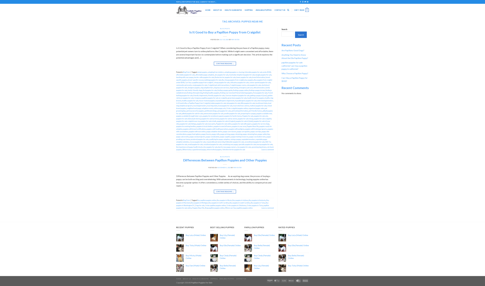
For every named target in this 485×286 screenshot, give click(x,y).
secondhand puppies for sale (255, 142)
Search (284, 29)
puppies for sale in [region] (226, 121)
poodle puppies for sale (232, 113)
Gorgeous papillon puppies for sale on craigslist (210, 98)
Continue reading (225, 63)
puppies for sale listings (188, 124)
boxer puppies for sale (244, 77)
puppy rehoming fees (250, 134)
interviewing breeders (265, 101)
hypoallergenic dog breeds (225, 101)
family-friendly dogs (195, 90)
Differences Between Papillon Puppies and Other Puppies (225, 160)
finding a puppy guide (225, 90)
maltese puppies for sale (258, 106)
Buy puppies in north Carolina (219, 203)
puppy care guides (243, 132)
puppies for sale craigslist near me (188, 121)
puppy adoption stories (214, 132)
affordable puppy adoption (205, 75)
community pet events (184, 85)
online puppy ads (220, 108)
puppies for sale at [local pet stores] (188, 119)
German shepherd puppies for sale (237, 95)
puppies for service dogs (260, 124)
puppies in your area (239, 126)
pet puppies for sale (224, 111)
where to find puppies (214, 150)
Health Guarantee (233, 10)
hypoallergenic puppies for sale (246, 101)
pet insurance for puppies (195, 111)
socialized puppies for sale (212, 144)
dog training (234, 88)
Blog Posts (225, 28)
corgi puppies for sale (199, 85)
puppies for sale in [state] (244, 121)
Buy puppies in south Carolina (240, 203)
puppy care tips (255, 132)
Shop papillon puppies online (214, 208)
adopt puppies (202, 72)
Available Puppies (264, 10)
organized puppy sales (256, 108)
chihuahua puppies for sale (239, 82)
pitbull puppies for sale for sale (192, 113)
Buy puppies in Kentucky (257, 200)
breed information (258, 77)
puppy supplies (225, 137)
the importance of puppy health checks (189, 147)
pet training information (240, 111)
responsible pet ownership (215, 142)
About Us (217, 10)
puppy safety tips (264, 134)
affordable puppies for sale (185, 75)
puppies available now (264, 113)
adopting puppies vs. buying (234, 72)
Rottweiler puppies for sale (234, 142)
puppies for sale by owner (228, 119)
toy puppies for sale (244, 147)
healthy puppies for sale (190, 101)
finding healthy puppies (211, 93)
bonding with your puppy (184, 77)
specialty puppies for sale (247, 144)
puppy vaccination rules (257, 137)
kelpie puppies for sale (218, 103)
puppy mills (216, 134)
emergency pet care (246, 88)
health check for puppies (255, 98)
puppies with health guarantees (217, 129)
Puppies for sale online (224, 124)
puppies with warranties (197, 132)
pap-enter (235, 39)
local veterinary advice (241, 106)
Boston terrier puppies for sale (225, 77)
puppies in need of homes (222, 126)
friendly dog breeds (200, 95)
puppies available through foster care (189, 116)
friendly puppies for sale (216, 95)
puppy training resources (240, 137)
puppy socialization (212, 137)
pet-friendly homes (255, 111)
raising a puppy (235, 139)
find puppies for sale (210, 90)
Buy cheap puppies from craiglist (233, 80)
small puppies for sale (195, 144)
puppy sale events (182, 137)
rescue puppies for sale (198, 142)
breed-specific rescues (196, 80)
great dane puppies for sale (237, 98)
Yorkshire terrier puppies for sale (233, 150)
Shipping (249, 10)
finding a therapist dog (195, 93)
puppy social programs (197, 137)
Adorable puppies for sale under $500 (258, 72)
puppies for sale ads (261, 116)
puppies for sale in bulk (208, 121)
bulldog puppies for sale (213, 80)
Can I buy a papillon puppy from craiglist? (199, 82)
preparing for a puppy (248, 113)
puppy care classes (229, 132)
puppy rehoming (236, 134)
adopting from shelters (216, 72)
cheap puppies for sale (222, 82)
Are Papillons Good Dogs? (293, 50)
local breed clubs (261, 103)
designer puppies (194, 88)
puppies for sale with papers (242, 124)
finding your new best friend (230, 93)
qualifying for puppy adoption (219, 139)
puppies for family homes (233, 116)
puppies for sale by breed (210, 119)
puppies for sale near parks (206, 124)
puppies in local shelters (205, 126)
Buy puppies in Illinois (224, 200)
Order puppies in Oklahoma (236, 205)
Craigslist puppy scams (238, 85)
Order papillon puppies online (215, 205)
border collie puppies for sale (204, 77)
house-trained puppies (207, 101)
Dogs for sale (199, 205)
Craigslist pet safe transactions (218, 85)
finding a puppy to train (257, 90)
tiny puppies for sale (210, 147)
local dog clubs (212, 106)
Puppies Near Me (253, 126)
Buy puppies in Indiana (240, 200)
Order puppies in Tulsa (255, 205)
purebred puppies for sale (200, 139)
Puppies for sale (247, 116)
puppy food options (194, 134)
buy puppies (249, 80)
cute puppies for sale (254, 85)
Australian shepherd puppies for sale (242, 75)
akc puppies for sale (222, 75)
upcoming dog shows (259, 147)
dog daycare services (221, 88)
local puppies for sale (225, 106)
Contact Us (279, 10)
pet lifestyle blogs (211, 111)
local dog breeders (200, 106)
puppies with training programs (256, 129)
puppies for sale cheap (245, 119)
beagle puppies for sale (264, 75)
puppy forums (206, 134)
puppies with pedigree (237, 129)
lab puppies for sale (233, 103)
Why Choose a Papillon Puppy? (295, 73)
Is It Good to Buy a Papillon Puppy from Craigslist (225, 32)
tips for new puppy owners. (227, 147)
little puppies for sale (248, 103)
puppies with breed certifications (194, 129)
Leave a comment (267, 150)
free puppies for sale (260, 93)
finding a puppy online (240, 90)
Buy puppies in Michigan (199, 203)
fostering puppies (246, 93)
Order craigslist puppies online (237, 108)
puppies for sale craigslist (262, 119)
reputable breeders (248, 139)
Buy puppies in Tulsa (258, 203)
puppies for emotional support (213, 116)
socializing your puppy (230, 144)
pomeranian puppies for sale (213, 113)
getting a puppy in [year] (258, 95)
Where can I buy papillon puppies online (239, 208)
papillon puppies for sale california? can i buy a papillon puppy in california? (294, 65)
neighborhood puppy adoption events (200, 108)
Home (207, 10)
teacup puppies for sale (265, 144)
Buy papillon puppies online (206, 200)
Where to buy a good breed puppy (194, 150)
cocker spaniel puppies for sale (260, 82)
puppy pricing (225, 134)
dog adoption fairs (207, 88)
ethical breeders (259, 88)
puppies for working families (186, 126)
